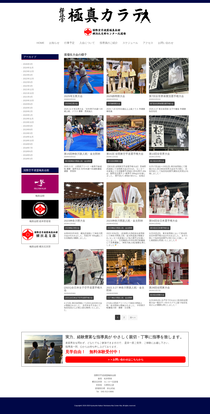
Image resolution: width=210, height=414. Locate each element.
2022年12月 (28, 79)
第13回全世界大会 (159, 153)
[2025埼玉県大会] (84, 76)
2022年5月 (28, 82)
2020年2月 (28, 111)
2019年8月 (28, 130)
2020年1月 (28, 115)
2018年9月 (28, 144)
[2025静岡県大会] (126, 76)
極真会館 (40, 196)
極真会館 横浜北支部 (40, 246)
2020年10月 (28, 100)
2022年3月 (28, 86)
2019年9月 (28, 126)
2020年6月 (28, 104)
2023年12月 (28, 71)
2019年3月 (28, 133)
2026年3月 (28, 64)
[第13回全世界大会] (169, 133)
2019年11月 (28, 119)
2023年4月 (28, 75)
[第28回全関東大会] (169, 267)
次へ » (132, 317)
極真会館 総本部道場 (40, 221)
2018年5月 (28, 155)
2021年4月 (28, 97)
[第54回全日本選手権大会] (169, 200)
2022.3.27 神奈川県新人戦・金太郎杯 (125, 289)
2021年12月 (28, 89)
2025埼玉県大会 (73, 96)
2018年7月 (28, 148)
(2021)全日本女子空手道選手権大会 (83, 289)
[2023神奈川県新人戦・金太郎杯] (126, 200)
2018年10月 (28, 141)
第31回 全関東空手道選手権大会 (124, 153)
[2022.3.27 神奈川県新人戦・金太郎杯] (126, 267)
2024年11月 (28, 68)
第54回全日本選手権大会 (163, 220)
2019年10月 (28, 122)
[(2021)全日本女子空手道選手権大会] (84, 267)
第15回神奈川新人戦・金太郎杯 (82, 153)
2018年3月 (28, 159)
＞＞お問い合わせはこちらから (126, 359)
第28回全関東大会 (159, 287)
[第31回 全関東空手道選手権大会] (126, 133)
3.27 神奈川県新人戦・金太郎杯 (120, 298)
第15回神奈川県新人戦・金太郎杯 (78, 161)
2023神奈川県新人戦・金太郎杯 (124, 220)
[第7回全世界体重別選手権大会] (169, 76)
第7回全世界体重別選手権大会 (166, 96)
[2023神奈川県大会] (84, 200)
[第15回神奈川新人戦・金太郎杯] (84, 133)
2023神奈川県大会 (74, 220)
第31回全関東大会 (115, 161)
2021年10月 (28, 93)
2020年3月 (28, 108)
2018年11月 (28, 137)
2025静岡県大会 (115, 96)
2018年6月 (28, 151)
